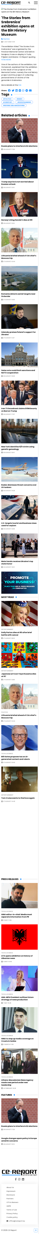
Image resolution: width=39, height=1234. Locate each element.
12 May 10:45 (7, 961)
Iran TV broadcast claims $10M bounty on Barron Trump (19, 409)
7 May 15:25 (7, 1003)
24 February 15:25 (9, 1088)
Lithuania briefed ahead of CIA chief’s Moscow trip (18, 257)
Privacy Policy (12, 1213)
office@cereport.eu (17, 1221)
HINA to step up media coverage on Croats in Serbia (17, 1040)
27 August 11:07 (9, 338)
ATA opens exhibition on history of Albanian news (17, 957)
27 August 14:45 (9, 801)
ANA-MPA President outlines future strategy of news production (17, 998)
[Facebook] (16, 1179)
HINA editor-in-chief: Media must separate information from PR (16, 915)
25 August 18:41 (9, 452)
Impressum (10, 1191)
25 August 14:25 (9, 491)
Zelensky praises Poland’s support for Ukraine (18, 333)
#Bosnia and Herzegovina (14, 105)
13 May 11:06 (7, 920)
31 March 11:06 (8, 1044)
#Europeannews (24, 102)
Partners (9, 1199)
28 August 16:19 (9, 1144)
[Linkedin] (22, 1179)
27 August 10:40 (9, 762)
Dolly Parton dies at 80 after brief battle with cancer (16, 633)
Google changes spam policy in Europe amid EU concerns (19, 1139)
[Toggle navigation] (36, 3)
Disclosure (10, 1195)
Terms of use (11, 1210)
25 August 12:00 (9, 529)
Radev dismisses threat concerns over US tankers (19, 486)
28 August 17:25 (9, 149)
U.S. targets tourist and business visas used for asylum (19, 524)
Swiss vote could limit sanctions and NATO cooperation (18, 371)
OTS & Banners (12, 1202)
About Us (10, 1187)
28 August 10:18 (9, 223)
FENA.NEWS (6, 59)
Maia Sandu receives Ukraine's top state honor (17, 562)
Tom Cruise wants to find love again (18, 798)
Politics (6, 39)
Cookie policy (12, 1217)
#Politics (7, 99)
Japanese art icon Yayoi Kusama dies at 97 (18, 675)
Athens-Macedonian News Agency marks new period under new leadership (17, 1082)
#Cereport (7, 102)
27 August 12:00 (9, 300)
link (19, 85)
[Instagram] (19, 1179)
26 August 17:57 (9, 414)
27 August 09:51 (9, 638)
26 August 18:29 (9, 376)
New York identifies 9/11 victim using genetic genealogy (17, 448)
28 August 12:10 (8, 187)
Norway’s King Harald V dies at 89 (16, 220)
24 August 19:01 (9, 567)
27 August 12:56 (9, 679)
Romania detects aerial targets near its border (18, 295)
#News (19, 99)
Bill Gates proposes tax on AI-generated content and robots (15, 757)
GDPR (8, 1206)
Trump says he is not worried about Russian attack (17, 183)
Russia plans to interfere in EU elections (19, 146)
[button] (9, 90)
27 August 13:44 (9, 261)
